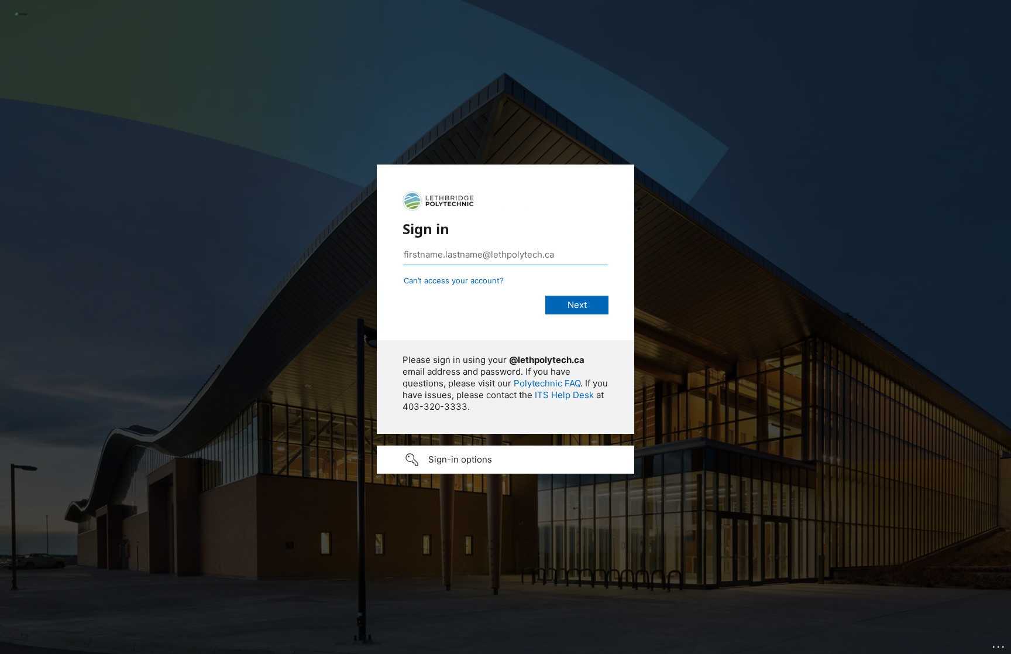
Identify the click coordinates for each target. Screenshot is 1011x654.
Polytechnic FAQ (547, 383)
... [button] (999, 644)
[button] (505, 460)
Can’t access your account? (454, 280)
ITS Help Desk (564, 394)
